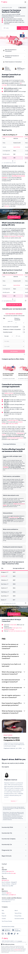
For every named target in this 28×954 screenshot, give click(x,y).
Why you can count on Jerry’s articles (13, 763)
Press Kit (4, 916)
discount (7, 206)
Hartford (3, 576)
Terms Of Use (18, 913)
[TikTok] (15, 934)
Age (4, 318)
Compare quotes (14, 217)
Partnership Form (6, 901)
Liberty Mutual (16, 147)
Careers (4, 918)
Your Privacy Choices (7, 921)
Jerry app (13, 873)
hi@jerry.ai (8, 893)
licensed (20, 941)
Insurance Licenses (19, 918)
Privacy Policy (18, 916)
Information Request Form (8, 899)
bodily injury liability (13, 423)
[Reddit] (18, 934)
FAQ (3, 910)
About (16, 910)
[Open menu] (25, 2)
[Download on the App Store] (6, 930)
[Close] (26, 944)
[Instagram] (3, 934)
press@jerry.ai (12, 894)
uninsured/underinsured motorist (15, 437)
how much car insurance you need (16, 631)
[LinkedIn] (9, 934)
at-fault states (13, 624)
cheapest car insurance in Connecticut (13, 236)
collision (4, 434)
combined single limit (12, 420)
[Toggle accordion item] (24, 444)
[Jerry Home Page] (4, 2)
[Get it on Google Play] (16, 930)
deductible (5, 467)
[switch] (23, 327)
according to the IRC (14, 517)
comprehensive (20, 433)
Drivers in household (17, 319)
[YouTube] (12, 934)
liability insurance (9, 393)
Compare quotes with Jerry (14, 304)
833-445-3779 (10, 871)
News (3, 913)
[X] (6, 934)
